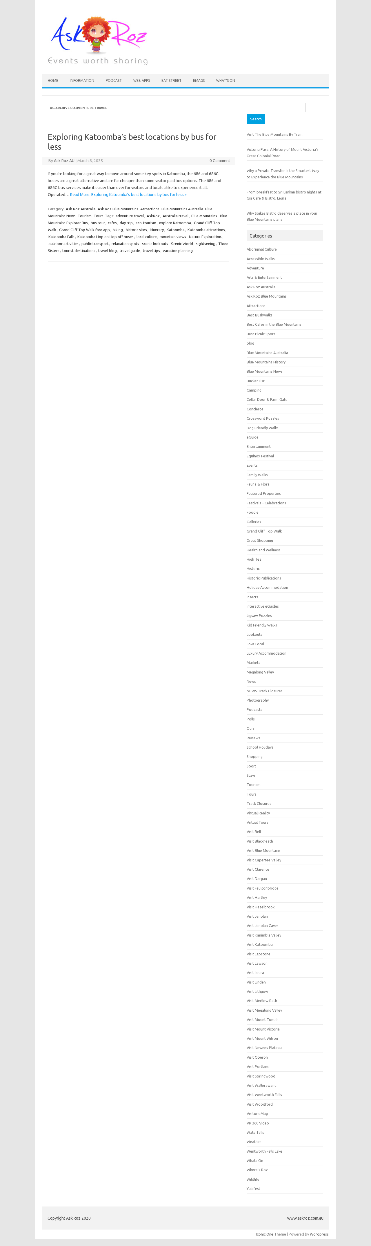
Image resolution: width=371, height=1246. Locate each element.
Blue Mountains (204, 216)
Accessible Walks (261, 259)
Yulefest (253, 1189)
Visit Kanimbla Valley (264, 935)
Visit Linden (256, 982)
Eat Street (171, 80)
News (251, 681)
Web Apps (141, 80)
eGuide (253, 437)
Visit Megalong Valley (264, 1010)
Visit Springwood (261, 1076)
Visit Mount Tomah (263, 1019)
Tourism (85, 216)
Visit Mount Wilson (262, 1038)
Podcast (114, 80)
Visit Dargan (257, 878)
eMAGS (199, 80)
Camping (254, 390)
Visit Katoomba (260, 944)
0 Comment (220, 160)
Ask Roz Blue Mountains (118, 209)
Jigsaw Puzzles (259, 615)
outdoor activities (63, 244)
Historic (253, 568)
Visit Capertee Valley (264, 860)
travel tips (151, 251)
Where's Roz (257, 1170)
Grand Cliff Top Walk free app (84, 230)
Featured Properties (264, 493)
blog (250, 343)
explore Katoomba (175, 223)
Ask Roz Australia (81, 209)
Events (252, 465)
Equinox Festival (260, 456)
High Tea (254, 559)
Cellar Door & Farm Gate (267, 399)
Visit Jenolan (257, 916)
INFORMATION (82, 80)
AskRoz (153, 216)
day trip (126, 223)
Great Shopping (260, 540)
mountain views (173, 237)
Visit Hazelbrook (260, 907)
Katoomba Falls (61, 237)
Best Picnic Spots (261, 334)
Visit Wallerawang (262, 1085)
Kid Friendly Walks (262, 625)
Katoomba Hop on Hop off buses (105, 237)
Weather (254, 1142)
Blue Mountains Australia (182, 209)
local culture (147, 237)
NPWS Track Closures (265, 691)
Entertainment (259, 446)
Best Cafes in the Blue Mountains (274, 324)
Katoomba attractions (206, 230)
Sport (251, 766)
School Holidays (260, 747)
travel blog (107, 251)
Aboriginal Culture (262, 249)
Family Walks (257, 475)
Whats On (255, 1160)
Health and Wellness (264, 550)
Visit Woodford (260, 1104)
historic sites (136, 230)
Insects (252, 597)
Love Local (255, 644)
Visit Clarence (258, 869)
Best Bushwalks (259, 315)
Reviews (253, 738)
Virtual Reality (258, 813)
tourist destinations (78, 251)
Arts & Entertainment (264, 277)
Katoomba (176, 230)
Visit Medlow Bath (262, 1001)
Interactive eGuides (263, 606)
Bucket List (256, 381)
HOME (53, 80)
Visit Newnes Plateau (264, 1048)
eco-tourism (146, 223)
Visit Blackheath (260, 841)
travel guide (130, 251)
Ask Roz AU (64, 160)
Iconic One (264, 1234)
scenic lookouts (155, 244)
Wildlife (253, 1179)
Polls (251, 719)
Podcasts (254, 709)
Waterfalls (255, 1132)
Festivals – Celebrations (266, 503)
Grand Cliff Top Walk (264, 531)
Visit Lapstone (258, 954)
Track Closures (259, 803)
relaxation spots (125, 244)
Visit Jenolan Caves (263, 925)
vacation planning (178, 251)
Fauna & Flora (258, 484)
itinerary (157, 230)
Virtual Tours (257, 822)
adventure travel (130, 216)
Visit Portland (258, 1066)
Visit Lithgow (257, 991)
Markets (253, 662)
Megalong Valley (260, 672)
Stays (251, 775)
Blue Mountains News (265, 371)
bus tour (98, 223)
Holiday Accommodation (267, 587)
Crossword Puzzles (263, 418)
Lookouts (254, 634)
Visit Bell (254, 832)
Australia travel (175, 216)
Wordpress (319, 1234)
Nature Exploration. (205, 237)
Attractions (149, 209)
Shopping (255, 756)
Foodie (253, 512)
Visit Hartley (257, 897)
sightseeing (205, 244)
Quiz (250, 728)
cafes (112, 223)
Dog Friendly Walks (263, 428)
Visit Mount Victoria (263, 1029)
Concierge (255, 409)
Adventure (255, 268)
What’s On (225, 80)
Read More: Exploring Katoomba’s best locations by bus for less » (128, 194)
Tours (98, 216)
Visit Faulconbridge (263, 888)
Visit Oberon (257, 1057)
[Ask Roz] (97, 64)
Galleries (254, 522)
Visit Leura (255, 972)
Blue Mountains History (266, 362)
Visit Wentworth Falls (264, 1095)
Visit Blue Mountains (264, 850)
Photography (258, 700)
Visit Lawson (257, 963)
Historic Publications (264, 578)
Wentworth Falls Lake (264, 1151)
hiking (118, 230)
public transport (95, 244)
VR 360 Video (258, 1123)
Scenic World (182, 244)
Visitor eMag (257, 1113)
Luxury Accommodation (266, 653)
